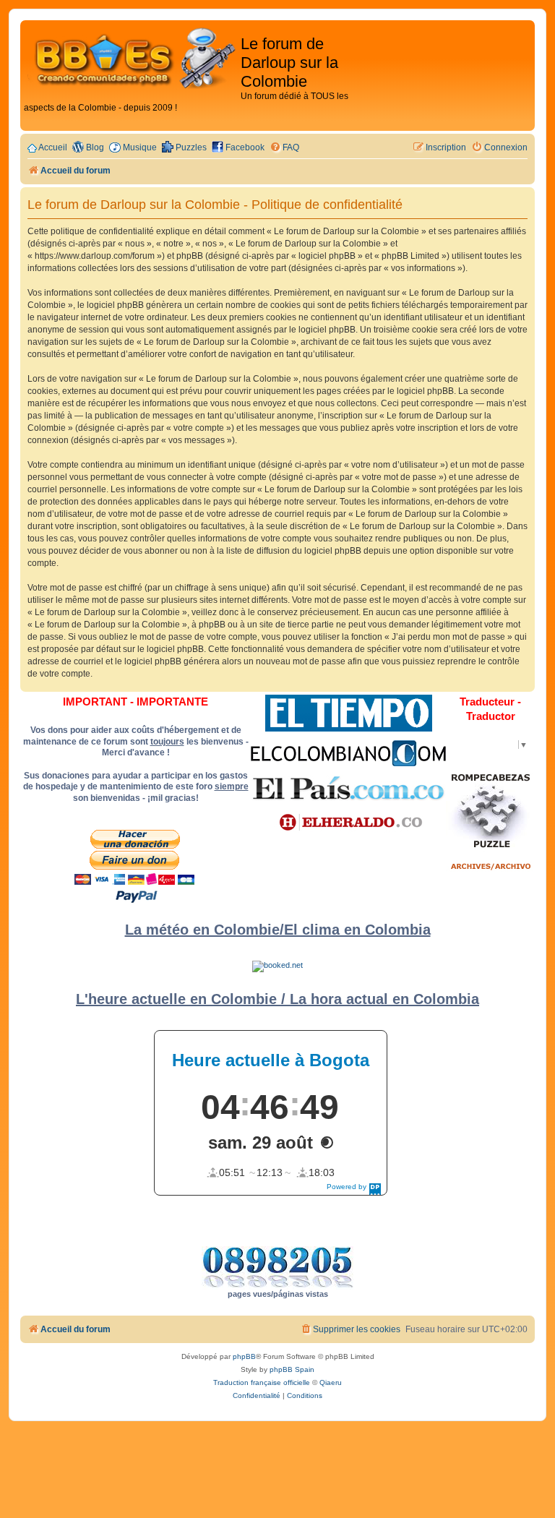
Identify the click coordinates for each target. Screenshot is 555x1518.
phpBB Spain (292, 1369)
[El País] (348, 788)
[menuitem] (284, 148)
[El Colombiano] (348, 753)
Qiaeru (330, 1382)
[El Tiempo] (348, 713)
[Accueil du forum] (132, 59)
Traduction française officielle (261, 1382)
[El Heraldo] (348, 823)
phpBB (244, 1356)
